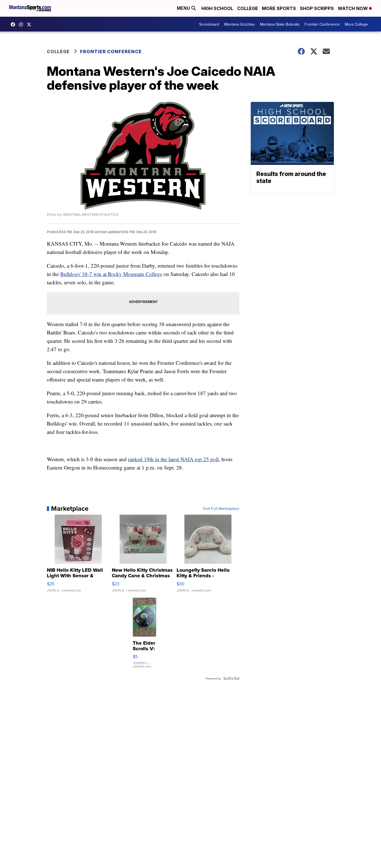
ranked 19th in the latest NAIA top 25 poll (173, 459)
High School (217, 8)
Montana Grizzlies (239, 24)
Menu (184, 8)
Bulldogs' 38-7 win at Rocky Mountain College (111, 273)
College (247, 8)
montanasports (14, 24)
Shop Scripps (317, 8)
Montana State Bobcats (280, 24)
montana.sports (22, 24)
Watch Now (353, 8)
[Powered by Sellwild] (231, 678)
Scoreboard (209, 24)
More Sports (279, 8)
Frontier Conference (322, 24)
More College (356, 24)
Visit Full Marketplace (221, 508)
